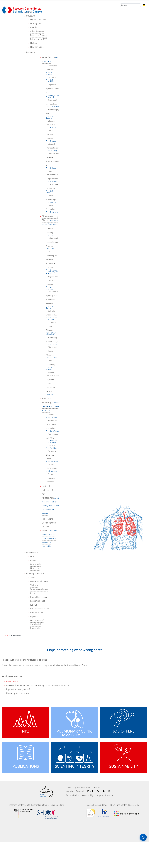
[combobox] (130, 5)
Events (97, 787)
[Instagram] (88, 791)
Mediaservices (83, 787)
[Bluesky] (98, 791)
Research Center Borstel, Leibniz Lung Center (29, 805)
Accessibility (88, 795)
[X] (109, 791)
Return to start (12, 681)
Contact (111, 795)
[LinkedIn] (93, 791)
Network (70, 787)
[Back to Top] (133, 837)
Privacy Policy (72, 795)
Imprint (100, 795)
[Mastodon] (104, 791)
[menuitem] (30, 16)
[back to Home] (22, 10)
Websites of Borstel (75, 791)
